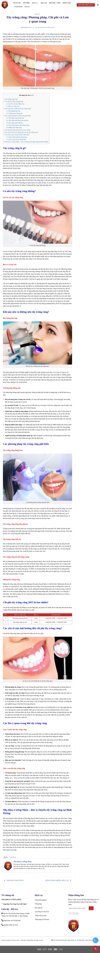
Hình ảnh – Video (55, 3)
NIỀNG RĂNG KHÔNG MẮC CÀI (57, 880)
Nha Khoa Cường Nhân (47, 27)
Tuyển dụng (18, 6)
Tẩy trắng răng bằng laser (15, 118)
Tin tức (27, 6)
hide (32, 95)
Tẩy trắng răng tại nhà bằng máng (17, 125)
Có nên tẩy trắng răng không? (13, 101)
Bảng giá (44, 3)
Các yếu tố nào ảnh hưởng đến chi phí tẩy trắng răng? (21, 132)
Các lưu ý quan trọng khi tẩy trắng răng (16, 134)
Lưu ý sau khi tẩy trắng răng (16, 139)
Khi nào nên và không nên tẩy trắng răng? (17, 108)
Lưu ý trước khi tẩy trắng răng (16, 137)
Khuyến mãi (67, 3)
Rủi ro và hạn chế (12, 106)
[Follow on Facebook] (69, 913)
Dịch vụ (34, 3)
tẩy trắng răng (52, 34)
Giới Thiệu (26, 3)
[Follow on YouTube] (77, 913)
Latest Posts (13, 857)
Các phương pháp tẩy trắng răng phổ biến (17, 115)
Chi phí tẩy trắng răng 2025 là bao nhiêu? (17, 130)
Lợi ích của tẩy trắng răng (15, 104)
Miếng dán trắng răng (14, 127)
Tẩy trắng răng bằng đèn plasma (17, 120)
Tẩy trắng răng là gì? (11, 99)
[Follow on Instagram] (73, 913)
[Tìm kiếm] (98, 5)
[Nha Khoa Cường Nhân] (5, 5)
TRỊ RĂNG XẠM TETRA (15, 880)
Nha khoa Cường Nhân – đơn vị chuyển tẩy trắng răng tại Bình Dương (26, 142)
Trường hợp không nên (14, 113)
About (5, 857)
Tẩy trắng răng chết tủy (14, 123)
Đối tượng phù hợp (13, 111)
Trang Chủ (17, 3)
